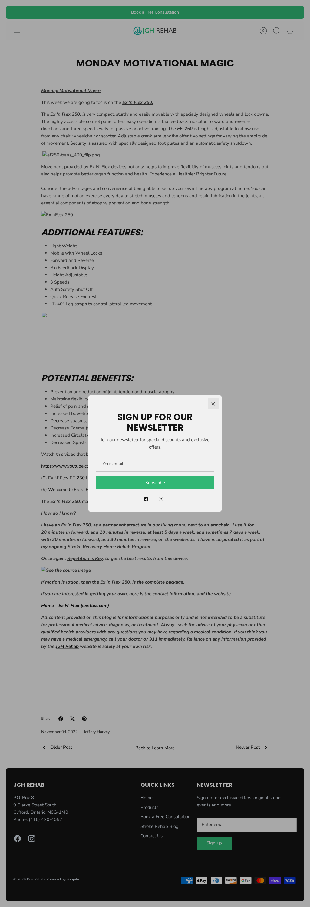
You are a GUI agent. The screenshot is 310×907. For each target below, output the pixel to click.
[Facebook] (146, 499)
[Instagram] (161, 499)
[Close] (213, 403)
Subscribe (155, 483)
